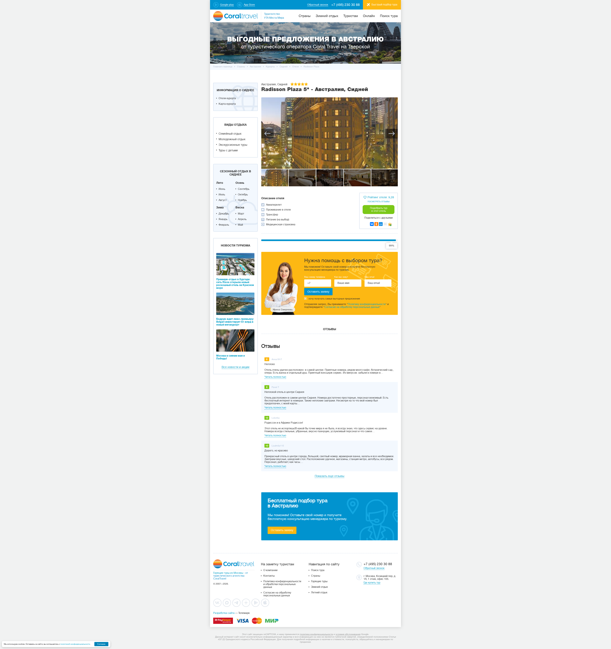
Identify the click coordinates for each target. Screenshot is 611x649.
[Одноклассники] (376, 224)
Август (223, 200)
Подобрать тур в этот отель (378, 209)
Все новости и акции (235, 367)
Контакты (269, 575)
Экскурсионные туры (233, 144)
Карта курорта (227, 103)
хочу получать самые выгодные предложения (334, 298)
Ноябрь (242, 200)
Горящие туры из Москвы (228, 573)
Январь (223, 219)
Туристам (350, 16)
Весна (239, 207)
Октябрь (243, 194)
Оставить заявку (282, 530)
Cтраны (305, 16)
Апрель (242, 219)
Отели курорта (227, 98)
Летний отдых (319, 592)
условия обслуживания (348, 634)
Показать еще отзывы (329, 476)
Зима (220, 207)
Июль (222, 194)
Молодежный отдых (232, 139)
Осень (239, 182)
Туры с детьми (228, 150)
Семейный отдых (230, 133)
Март (241, 213)
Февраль (224, 224)
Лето (219, 182)
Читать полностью (275, 376)
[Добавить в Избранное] (390, 224)
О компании (270, 570)
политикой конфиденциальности (75, 644)
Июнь (222, 189)
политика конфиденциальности (316, 634)
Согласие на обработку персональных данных (351, 307)
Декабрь (224, 213)
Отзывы (329, 329)
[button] (267, 133)
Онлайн (369, 16)
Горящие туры (319, 581)
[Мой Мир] (381, 224)
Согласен (101, 644)
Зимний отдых (327, 16)
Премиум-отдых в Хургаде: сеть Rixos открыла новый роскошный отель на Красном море (235, 283)
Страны (315, 575)
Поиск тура (389, 16)
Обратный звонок (374, 568)
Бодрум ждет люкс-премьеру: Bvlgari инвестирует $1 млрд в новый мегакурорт (235, 322)
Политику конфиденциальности (367, 304)
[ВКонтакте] (372, 224)
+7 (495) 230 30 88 (345, 5)
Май (240, 224)
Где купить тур (372, 582)
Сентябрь (243, 189)
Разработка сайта (224, 613)
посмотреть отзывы (379, 201)
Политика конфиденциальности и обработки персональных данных (282, 584)
